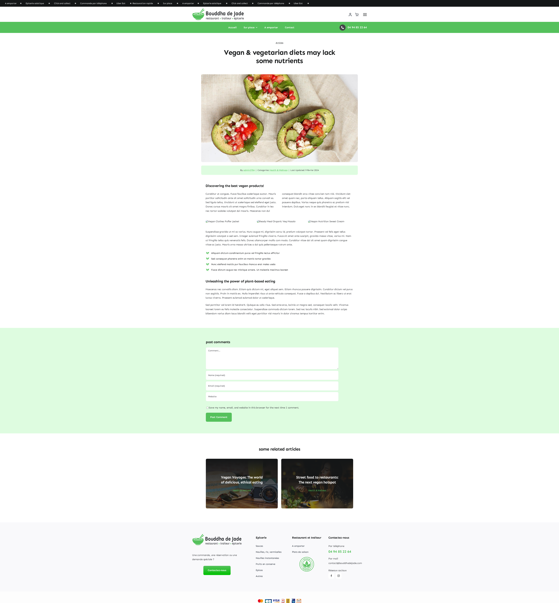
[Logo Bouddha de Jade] (218, 9)
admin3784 (248, 170)
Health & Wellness (278, 170)
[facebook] (331, 576)
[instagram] (339, 576)
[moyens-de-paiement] (279, 599)
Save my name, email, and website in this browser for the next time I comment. (254, 407)
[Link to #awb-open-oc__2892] (365, 14)
